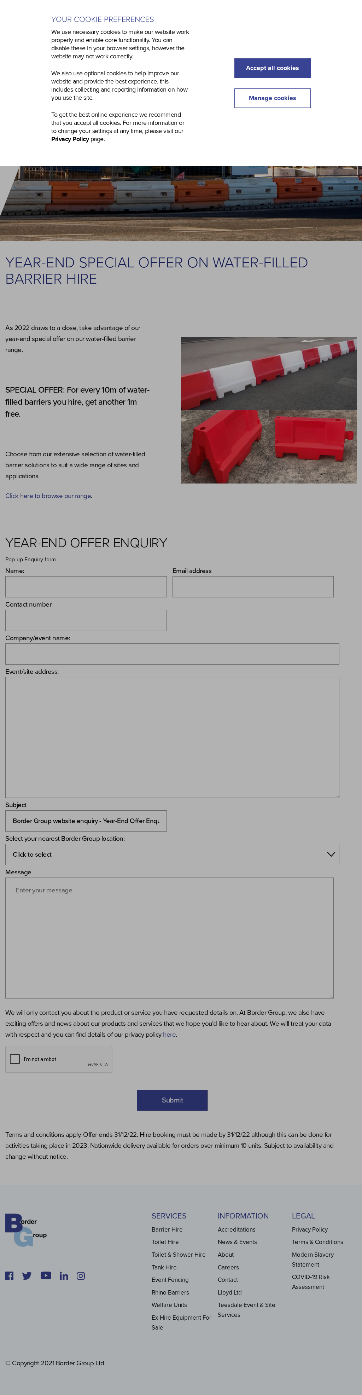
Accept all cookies (272, 68)
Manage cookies (272, 98)
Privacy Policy (70, 139)
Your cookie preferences (102, 19)
